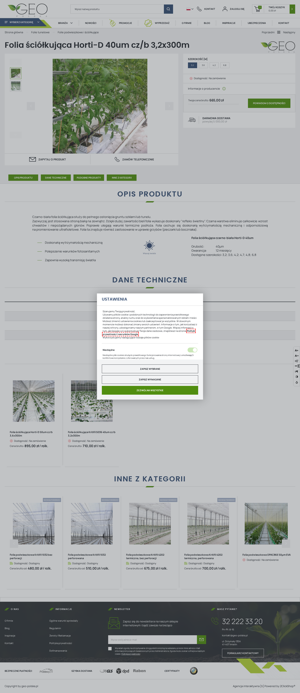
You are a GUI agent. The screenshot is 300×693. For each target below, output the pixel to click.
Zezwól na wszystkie (150, 390)
